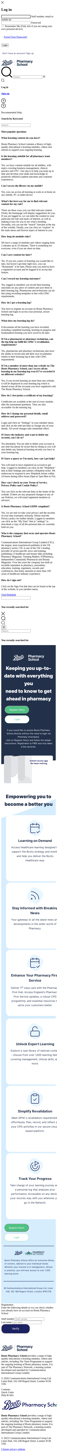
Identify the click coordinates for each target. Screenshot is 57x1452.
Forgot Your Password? (15, 37)
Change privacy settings (13, 1449)
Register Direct (17, 709)
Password (36, 22)
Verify (15, 1328)
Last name (6, 1322)
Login (5, 45)
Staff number (7, 1319)
